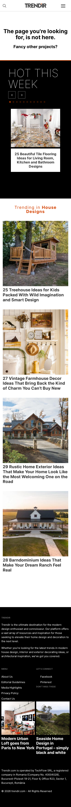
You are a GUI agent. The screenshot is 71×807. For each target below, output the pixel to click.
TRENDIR (35, 5)
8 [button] (34, 103)
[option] (35, 140)
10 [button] (41, 103)
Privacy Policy (9, 693)
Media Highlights (11, 687)
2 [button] (13, 103)
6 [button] (27, 103)
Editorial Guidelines (13, 682)
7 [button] (30, 103)
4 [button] (20, 103)
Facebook (46, 676)
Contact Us (8, 698)
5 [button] (24, 103)
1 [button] (10, 103)
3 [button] (17, 103)
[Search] (4, 6)
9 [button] (37, 103)
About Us (7, 676)
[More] (65, 8)
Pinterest (46, 682)
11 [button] (44, 103)
